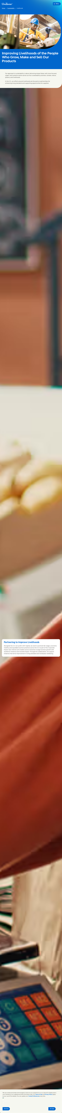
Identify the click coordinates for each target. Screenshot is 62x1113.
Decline (6, 1108)
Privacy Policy (48, 1094)
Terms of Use (38, 1094)
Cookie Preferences (33, 1096)
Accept (52, 1108)
